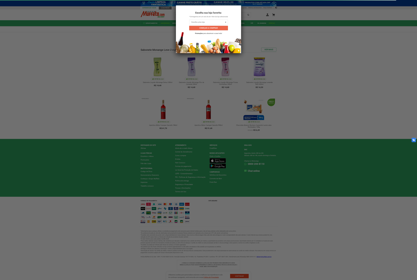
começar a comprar (208, 28)
